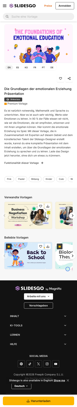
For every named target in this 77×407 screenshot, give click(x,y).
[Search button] (7, 16)
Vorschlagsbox (38, 305)
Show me (59, 380)
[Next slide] (72, 215)
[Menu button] (4, 6)
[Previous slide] (4, 215)
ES (17, 67)
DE (51, 67)
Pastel (21, 179)
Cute (61, 179)
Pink (9, 179)
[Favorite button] (60, 78)
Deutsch (20, 385)
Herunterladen (40, 401)
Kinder (49, 179)
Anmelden (65, 5)
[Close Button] (68, 380)
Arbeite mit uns (36, 296)
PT (43, 67)
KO (26, 67)
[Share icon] (69, 78)
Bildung (35, 179)
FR (34, 67)
